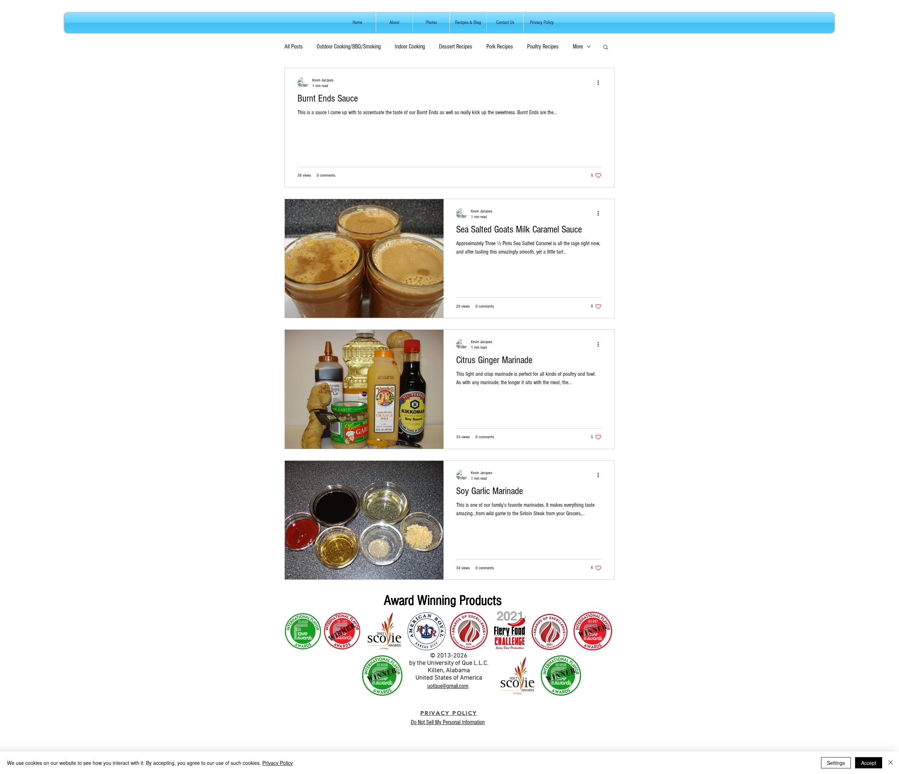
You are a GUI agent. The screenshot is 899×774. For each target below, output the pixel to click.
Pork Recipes (499, 46)
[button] (605, 47)
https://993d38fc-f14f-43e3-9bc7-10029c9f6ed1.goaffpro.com (542, 717)
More (578, 46)
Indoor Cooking (410, 46)
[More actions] (600, 82)
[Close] (890, 762)
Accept (868, 762)
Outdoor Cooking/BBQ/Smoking (349, 46)
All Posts (293, 46)
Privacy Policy (277, 762)
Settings (836, 762)
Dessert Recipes (455, 46)
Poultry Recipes (543, 46)
